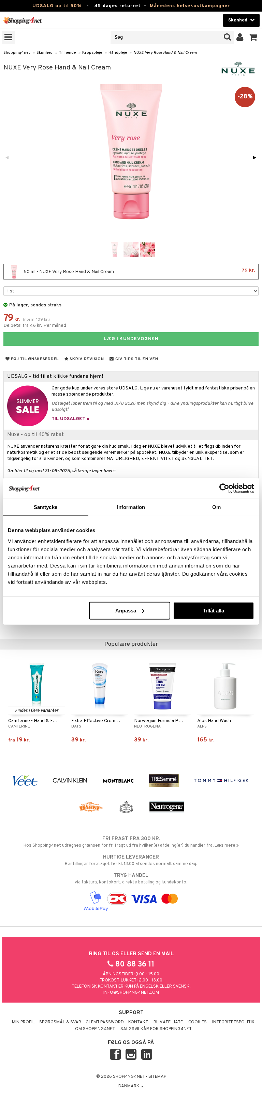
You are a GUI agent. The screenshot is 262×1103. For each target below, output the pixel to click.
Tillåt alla (213, 610)
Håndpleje (117, 52)
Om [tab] (216, 507)
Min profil (23, 1022)
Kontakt (138, 1022)
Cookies (197, 1022)
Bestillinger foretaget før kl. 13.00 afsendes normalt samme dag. (131, 860)
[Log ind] (240, 37)
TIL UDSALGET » (70, 419)
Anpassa (125, 610)
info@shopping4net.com (131, 992)
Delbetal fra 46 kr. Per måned (34, 326)
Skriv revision (86, 359)
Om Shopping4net (95, 1029)
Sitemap (157, 1077)
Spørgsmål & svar (60, 1022)
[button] (253, 37)
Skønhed (45, 52)
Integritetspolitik (233, 1022)
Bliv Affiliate (168, 1022)
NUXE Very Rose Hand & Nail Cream (165, 52)
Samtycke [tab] (45, 507)
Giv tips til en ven (136, 359)
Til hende (67, 52)
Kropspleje (92, 52)
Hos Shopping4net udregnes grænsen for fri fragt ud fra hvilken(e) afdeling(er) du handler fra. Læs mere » (131, 842)
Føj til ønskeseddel (34, 359)
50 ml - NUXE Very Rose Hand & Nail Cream (139, 271)
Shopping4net (16, 52)
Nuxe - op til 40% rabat (35, 434)
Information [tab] (131, 507)
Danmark (129, 1086)
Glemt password (105, 1022)
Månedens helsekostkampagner (190, 6)
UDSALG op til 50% (57, 6)
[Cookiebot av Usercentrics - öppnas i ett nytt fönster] (224, 488)
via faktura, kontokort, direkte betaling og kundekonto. (131, 879)
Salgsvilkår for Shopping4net (156, 1029)
